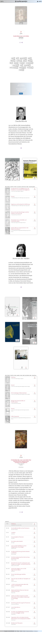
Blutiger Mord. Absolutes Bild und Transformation (18, 401)
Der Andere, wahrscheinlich (17, 541)
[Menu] (1, 1)
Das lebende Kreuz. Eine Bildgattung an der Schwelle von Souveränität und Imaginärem (20, 189)
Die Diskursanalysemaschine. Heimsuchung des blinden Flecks (20, 557)
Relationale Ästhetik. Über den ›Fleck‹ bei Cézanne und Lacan (19, 590)
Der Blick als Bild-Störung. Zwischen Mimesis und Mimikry (20, 552)
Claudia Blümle (16, 36)
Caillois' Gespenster (15, 416)
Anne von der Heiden (24, 36)
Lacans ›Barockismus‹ (15, 607)
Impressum (36, 631)
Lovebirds (13, 532)
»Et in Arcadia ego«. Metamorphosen (19, 393)
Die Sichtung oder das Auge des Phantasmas (20, 603)
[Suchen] (2, 1)
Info (15, 631)
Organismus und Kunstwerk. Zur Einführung (20, 204)
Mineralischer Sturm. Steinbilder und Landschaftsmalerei (18, 220)
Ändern (21, 93)
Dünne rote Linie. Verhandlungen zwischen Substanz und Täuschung (20, 212)
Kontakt (24, 631)
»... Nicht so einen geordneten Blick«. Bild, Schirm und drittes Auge (19, 585)
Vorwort (12, 196)
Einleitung (13, 377)
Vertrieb (21, 631)
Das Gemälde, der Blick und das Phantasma (20, 528)
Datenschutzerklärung (29, 631)
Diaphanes (21, 1)
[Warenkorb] (40, 1)
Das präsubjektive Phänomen (17, 537)
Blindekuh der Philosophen (16, 623)
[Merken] (20, 42)
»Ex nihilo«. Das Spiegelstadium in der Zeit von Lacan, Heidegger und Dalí (20, 612)
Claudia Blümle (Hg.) (15, 459)
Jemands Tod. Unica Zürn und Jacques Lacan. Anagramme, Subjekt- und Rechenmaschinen (20, 563)
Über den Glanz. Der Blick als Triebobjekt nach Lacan (20, 579)
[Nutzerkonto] (37, 1)
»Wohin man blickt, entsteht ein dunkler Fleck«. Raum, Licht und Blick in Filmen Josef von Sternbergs (20, 597)
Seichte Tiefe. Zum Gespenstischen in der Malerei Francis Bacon (19, 228)
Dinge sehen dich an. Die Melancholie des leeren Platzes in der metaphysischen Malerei (20, 618)
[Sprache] (39, 1)
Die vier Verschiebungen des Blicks (18, 574)
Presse (18, 631)
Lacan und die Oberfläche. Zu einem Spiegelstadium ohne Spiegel (18, 546)
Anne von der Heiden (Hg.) (25, 459)
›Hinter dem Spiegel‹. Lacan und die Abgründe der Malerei (18, 569)
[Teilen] (22, 42)
